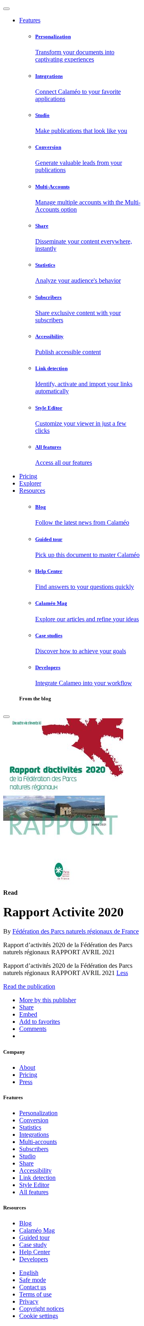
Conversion (33, 1120)
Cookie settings (38, 1315)
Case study (33, 1244)
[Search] (6, 717)
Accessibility (35, 1170)
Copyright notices (41, 1308)
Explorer (30, 483)
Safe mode (32, 1279)
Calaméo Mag (37, 1230)
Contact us (32, 1287)
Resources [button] (32, 490)
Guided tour (34, 1237)
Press (25, 1081)
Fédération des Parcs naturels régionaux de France (75, 931)
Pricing (28, 476)
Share (26, 1163)
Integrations (34, 1134)
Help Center (34, 1252)
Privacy (28, 1301)
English (28, 1272)
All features (33, 1192)
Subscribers (33, 1149)
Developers (33, 1259)
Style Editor (34, 1184)
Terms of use (35, 1294)
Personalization (38, 1113)
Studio (27, 1156)
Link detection (37, 1177)
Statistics (30, 1127)
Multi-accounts (38, 1141)
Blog (25, 1223)
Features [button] (29, 20)
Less (122, 972)
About (27, 1067)
